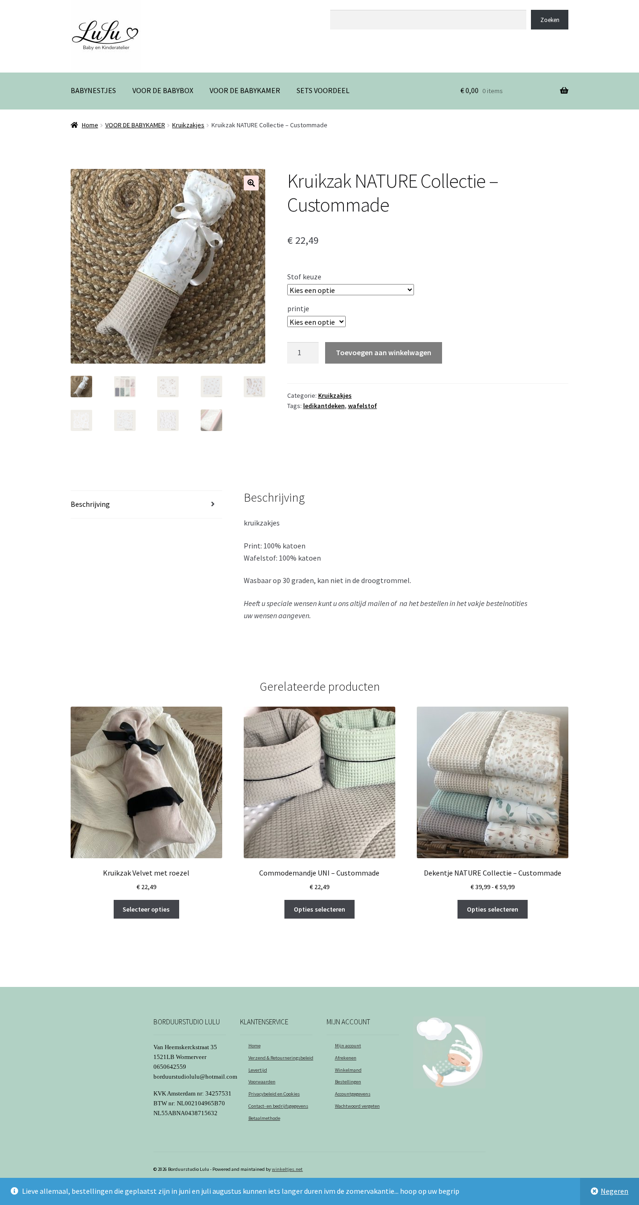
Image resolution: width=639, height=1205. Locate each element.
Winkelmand (348, 1070)
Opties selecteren (319, 909)
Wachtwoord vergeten (357, 1106)
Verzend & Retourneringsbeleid (280, 1058)
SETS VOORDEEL (323, 90)
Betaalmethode (264, 1118)
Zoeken (341, 5)
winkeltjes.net (287, 1169)
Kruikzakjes (188, 125)
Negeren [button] (614, 1191)
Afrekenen (345, 1058)
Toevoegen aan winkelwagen (383, 352)
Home (90, 125)
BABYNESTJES (93, 90)
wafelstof (362, 406)
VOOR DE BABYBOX (162, 90)
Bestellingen (348, 1082)
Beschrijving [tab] (90, 504)
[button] (251, 182)
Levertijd (257, 1070)
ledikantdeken (324, 406)
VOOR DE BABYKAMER (245, 90)
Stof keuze (304, 276)
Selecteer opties (146, 909)
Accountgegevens (352, 1094)
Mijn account (348, 1046)
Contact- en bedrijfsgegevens (278, 1106)
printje (298, 308)
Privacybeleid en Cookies (274, 1094)
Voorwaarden (262, 1082)
